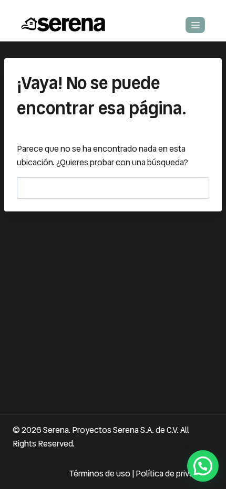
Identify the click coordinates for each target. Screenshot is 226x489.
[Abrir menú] (195, 25)
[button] (203, 466)
